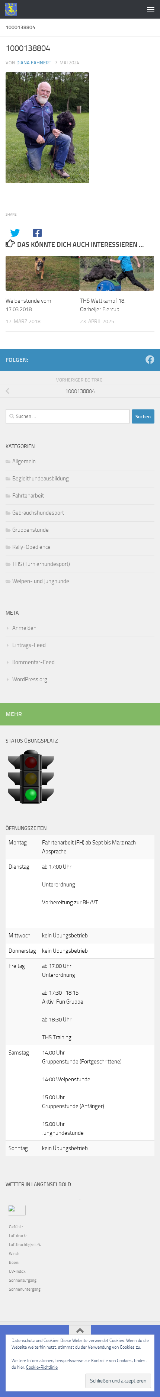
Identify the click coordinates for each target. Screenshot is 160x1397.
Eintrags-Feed (29, 645)
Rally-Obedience (31, 547)
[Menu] (150, 9)
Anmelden (24, 628)
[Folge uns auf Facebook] (149, 359)
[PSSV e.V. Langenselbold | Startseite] (13, 9)
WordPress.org (29, 679)
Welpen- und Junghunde (40, 581)
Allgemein (24, 461)
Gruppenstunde (30, 530)
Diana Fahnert (33, 62)
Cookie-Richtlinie (42, 1367)
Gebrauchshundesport (38, 512)
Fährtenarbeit (28, 495)
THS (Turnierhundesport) (41, 564)
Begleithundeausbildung (40, 478)
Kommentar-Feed (33, 662)
